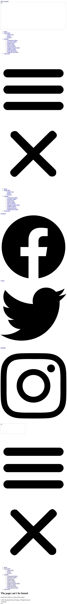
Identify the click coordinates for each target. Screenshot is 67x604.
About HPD (7, 33)
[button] (33, 121)
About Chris (10, 34)
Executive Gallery (12, 42)
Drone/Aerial (10, 43)
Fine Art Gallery (11, 46)
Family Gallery (11, 44)
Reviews (9, 37)
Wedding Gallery (11, 49)
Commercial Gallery (12, 40)
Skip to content (4, 1)
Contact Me (7, 53)
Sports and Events (12, 50)
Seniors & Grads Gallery (13, 47)
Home (5, 31)
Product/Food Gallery (12, 52)
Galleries (6, 39)
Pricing (9, 36)
